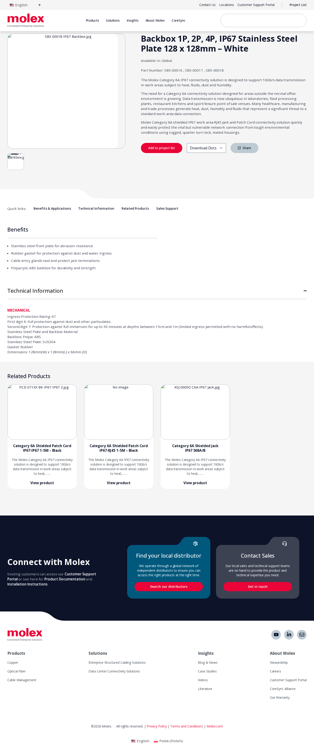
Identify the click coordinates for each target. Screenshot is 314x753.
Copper (12, 662)
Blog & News (207, 662)
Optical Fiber (16, 671)
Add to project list (161, 148)
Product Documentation (64, 579)
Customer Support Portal (288, 680)
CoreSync (179, 20)
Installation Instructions (27, 584)
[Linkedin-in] (289, 635)
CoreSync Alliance (283, 688)
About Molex (155, 20)
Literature (205, 688)
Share (246, 148)
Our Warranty (280, 697)
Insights (206, 653)
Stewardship (279, 662)
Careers (275, 671)
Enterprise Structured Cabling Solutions (117, 662)
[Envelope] (302, 635)
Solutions (97, 653)
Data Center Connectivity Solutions (114, 671)
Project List (298, 5)
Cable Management (21, 680)
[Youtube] (276, 635)
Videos (203, 680)
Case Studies (207, 671)
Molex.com (215, 726)
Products (16, 653)
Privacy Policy (157, 726)
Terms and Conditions (186, 726)
